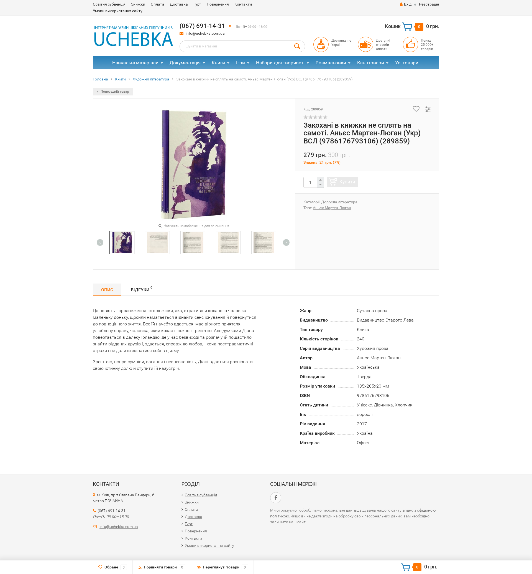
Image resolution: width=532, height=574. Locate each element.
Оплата (157, 4)
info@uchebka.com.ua (205, 33)
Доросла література (339, 202)
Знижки (138, 4)
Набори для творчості (280, 62)
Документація (185, 62)
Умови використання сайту (117, 11)
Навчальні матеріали (135, 62)
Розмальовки (331, 62)
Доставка (179, 4)
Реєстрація (429, 4)
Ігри (240, 62)
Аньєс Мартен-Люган (332, 208)
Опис (107, 289)
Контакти (243, 4)
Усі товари (406, 62)
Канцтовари (370, 62)
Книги (218, 62)
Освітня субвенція (109, 4)
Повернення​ (218, 4)
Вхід (407, 4)
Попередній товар (114, 91)
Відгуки (141, 289)
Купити (347, 181)
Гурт (197, 4)
